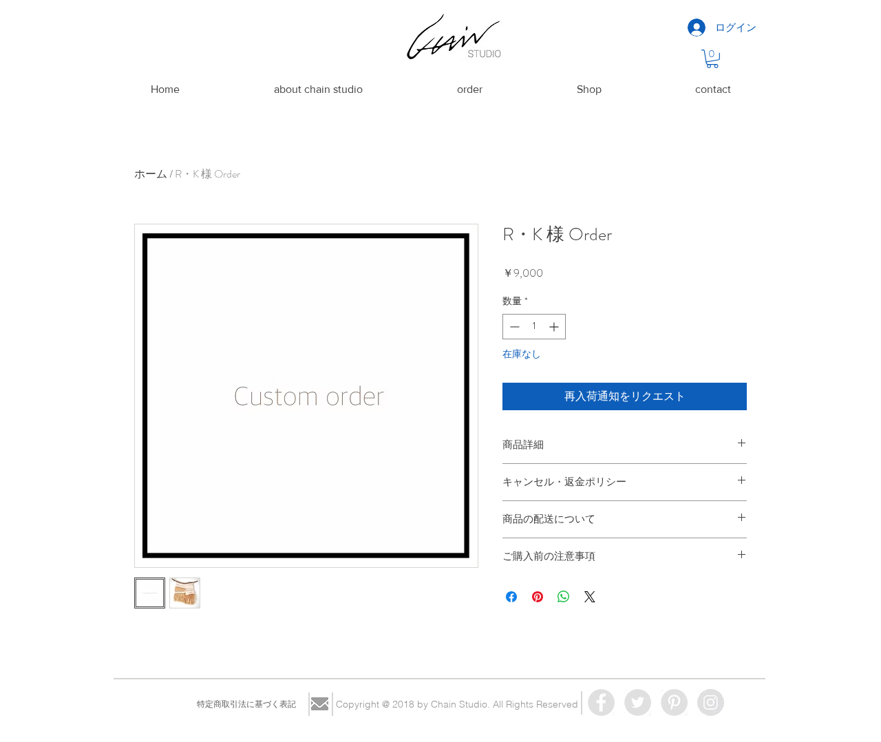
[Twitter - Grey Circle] (637, 702)
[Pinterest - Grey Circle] (674, 702)
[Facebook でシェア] (511, 597)
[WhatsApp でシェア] (563, 597)
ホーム (150, 174)
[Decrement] (513, 327)
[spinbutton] (534, 327)
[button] (712, 59)
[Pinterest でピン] (537, 597)
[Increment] (555, 327)
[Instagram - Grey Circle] (710, 702)
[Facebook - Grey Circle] (601, 702)
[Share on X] (590, 597)
